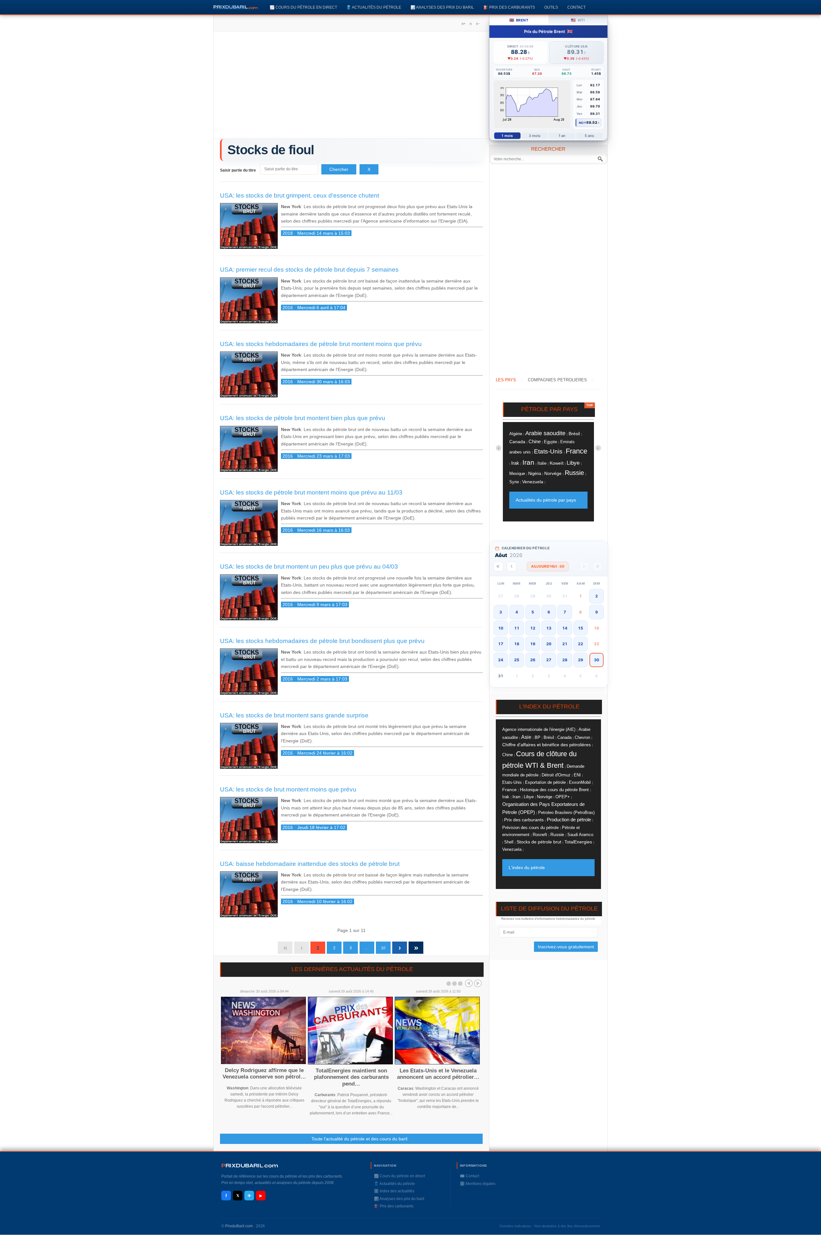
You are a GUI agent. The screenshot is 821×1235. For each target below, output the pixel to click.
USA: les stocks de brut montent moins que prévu (288, 789)
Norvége (553, 473)
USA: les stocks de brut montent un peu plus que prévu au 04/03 (309, 566)
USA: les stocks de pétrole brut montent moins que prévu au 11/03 (311, 492)
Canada (517, 441)
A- (477, 23)
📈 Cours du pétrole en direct (303, 7)
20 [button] (548, 643)
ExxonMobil (580, 782)
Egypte (550, 441)
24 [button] (500, 659)
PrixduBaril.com (239, 1226)
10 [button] (500, 628)
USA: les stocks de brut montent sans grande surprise (294, 715)
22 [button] (580, 643)
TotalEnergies (578, 842)
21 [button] (564, 643)
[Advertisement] (351, 87)
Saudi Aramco (580, 834)
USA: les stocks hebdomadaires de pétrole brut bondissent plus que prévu (322, 641)
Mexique (517, 473)
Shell (508, 842)
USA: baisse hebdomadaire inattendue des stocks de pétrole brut (310, 863)
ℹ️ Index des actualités (394, 1191)
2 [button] (596, 596)
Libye (573, 463)
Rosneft (540, 835)
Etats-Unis (548, 451)
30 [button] (596, 659)
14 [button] (564, 628)
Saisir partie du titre (238, 170)
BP (537, 737)
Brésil (574, 433)
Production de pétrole (569, 819)
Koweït (556, 463)
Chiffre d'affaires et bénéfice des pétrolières (546, 744)
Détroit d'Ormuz (556, 775)
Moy (582, 122)
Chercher (338, 169)
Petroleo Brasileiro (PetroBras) (566, 812)
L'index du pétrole (527, 867)
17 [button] (500, 643)
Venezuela (532, 481)
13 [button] (548, 628)
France (576, 451)
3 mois (535, 135)
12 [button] (532, 628)
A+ (463, 23)
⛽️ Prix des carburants (509, 7)
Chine (535, 441)
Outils (551, 7)
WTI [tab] (578, 20)
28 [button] (564, 659)
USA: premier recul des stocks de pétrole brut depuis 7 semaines (309, 269)
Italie (541, 463)
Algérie (515, 433)
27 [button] (548, 659)
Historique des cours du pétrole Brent (554, 790)
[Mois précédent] (512, 566)
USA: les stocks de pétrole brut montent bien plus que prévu (302, 418)
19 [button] (532, 643)
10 (383, 948)
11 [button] (516, 628)
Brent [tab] (518, 20)
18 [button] (516, 643)
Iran (528, 462)
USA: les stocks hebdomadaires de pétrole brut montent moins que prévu (321, 344)
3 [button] (500, 612)
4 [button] (516, 612)
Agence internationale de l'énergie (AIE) (538, 729)
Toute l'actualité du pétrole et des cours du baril (359, 1138)
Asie (526, 737)
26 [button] (532, 659)
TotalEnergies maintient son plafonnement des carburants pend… (351, 1077)
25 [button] (516, 659)
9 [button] (596, 612)
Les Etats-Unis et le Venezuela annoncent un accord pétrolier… (438, 1074)
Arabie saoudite (545, 433)
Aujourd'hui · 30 (547, 566)
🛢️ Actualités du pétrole (373, 7)
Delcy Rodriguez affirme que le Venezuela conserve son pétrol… (264, 1073)
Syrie (514, 481)
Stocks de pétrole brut (539, 841)
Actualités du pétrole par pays (546, 500)
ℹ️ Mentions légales (477, 1183)
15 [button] (580, 628)
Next (478, 983)
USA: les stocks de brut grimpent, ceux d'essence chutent (299, 195)
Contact (576, 7)
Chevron (582, 737)
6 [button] (548, 612)
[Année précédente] (499, 566)
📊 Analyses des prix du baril (442, 7)
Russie (574, 472)
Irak (515, 463)
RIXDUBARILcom (249, 1165)
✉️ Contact (469, 1176)
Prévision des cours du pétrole (530, 827)
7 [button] (564, 612)
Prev (469, 983)
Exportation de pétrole (545, 782)
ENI (577, 775)
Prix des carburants (524, 819)
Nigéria (534, 473)
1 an (562, 135)
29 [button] (580, 659)
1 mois (507, 135)
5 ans (589, 135)
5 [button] (532, 612)
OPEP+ (562, 796)
